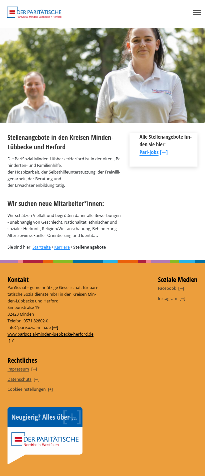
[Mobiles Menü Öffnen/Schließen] (197, 12)
